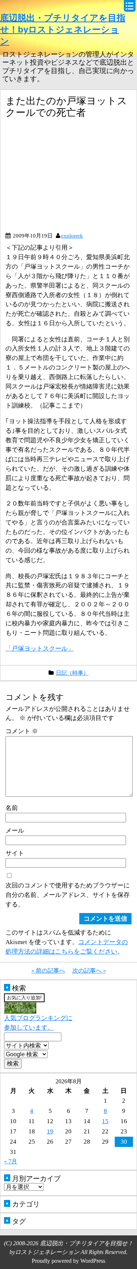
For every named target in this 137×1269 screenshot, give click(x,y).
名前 (11, 807)
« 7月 (10, 1161)
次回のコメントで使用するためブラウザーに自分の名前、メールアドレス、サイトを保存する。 (67, 895)
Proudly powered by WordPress (68, 1261)
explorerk (72, 235)
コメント (21, 731)
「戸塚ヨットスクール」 (39, 648)
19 (50, 1131)
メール (14, 830)
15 (105, 1121)
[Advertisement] (66, 178)
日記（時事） (72, 672)
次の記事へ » (89, 970)
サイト (14, 853)
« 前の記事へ (48, 970)
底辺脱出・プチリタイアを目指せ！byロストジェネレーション (62, 29)
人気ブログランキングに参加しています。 (38, 1023)
